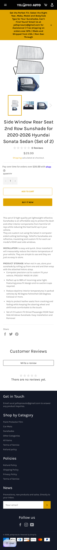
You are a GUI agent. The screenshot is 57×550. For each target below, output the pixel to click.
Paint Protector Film (13, 422)
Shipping (17, 158)
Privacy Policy (10, 474)
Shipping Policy (11, 469)
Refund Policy (10, 465)
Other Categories (11, 435)
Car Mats (7, 426)
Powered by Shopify (28, 535)
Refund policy (10, 449)
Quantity (7, 174)
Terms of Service (11, 445)
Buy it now (27, 202)
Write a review (28, 362)
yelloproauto (15, 535)
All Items (7, 440)
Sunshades (8, 431)
